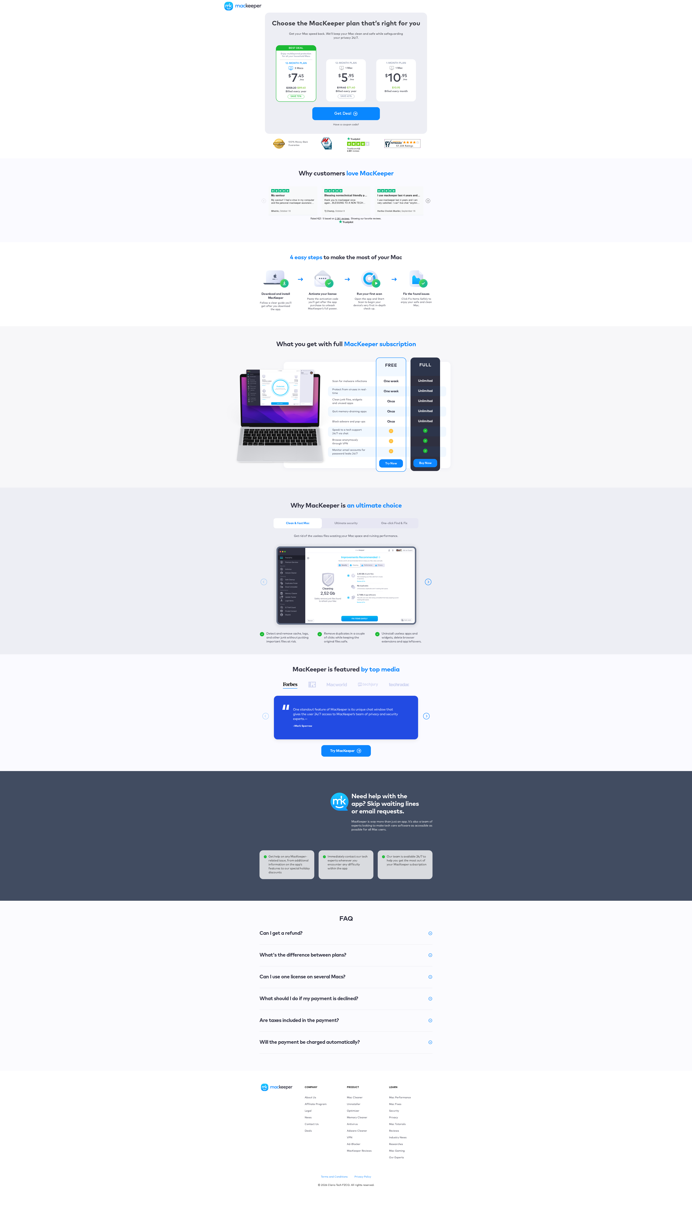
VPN (349, 1137)
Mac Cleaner (355, 1097)
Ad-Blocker (353, 1144)
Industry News (398, 1137)
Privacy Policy (362, 1177)
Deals (308, 1131)
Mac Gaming (397, 1151)
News (308, 1117)
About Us (310, 1097)
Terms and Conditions (334, 1177)
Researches (396, 1144)
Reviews (394, 1131)
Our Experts (396, 1157)
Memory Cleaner (357, 1117)
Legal (308, 1111)
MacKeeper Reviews (359, 1151)
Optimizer (353, 1111)
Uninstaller (353, 1104)
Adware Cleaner (357, 1131)
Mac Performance (400, 1097)
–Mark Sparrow (302, 726)
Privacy (393, 1117)
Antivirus (352, 1124)
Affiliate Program (316, 1104)
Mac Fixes (395, 1104)
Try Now (391, 463)
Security (394, 1111)
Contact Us (312, 1124)
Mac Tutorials (397, 1124)
